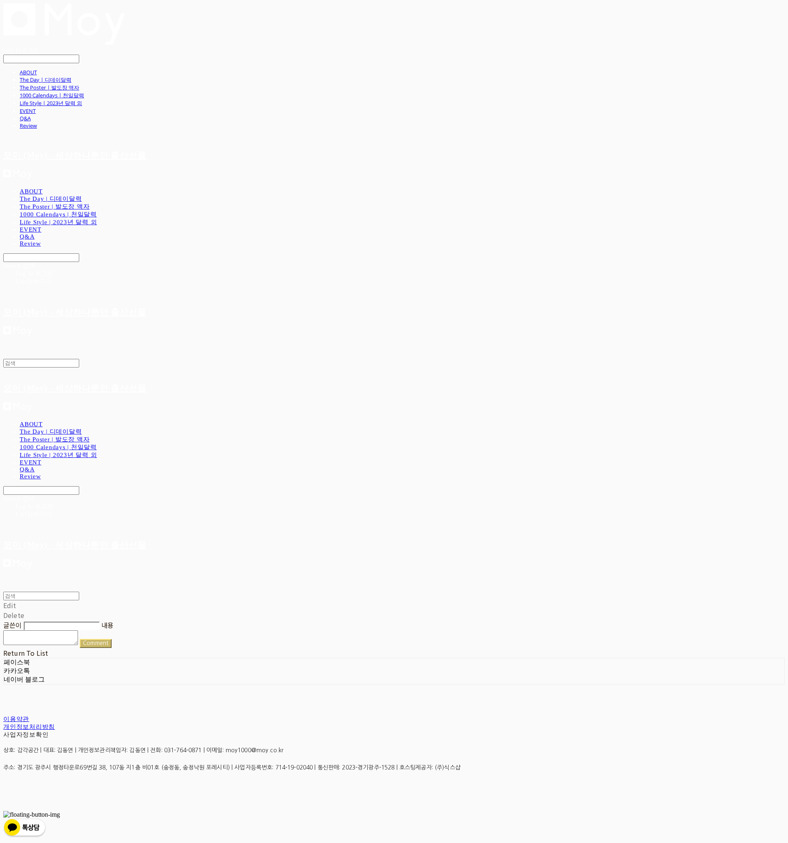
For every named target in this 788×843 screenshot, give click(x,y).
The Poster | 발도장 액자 (49, 87)
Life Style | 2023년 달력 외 (51, 103)
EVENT (28, 111)
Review (28, 125)
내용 (107, 625)
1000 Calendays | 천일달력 (52, 95)
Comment (95, 643)
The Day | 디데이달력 (45, 79)
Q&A (25, 118)
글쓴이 (12, 625)
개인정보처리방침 (29, 727)
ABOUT (28, 72)
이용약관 (16, 719)
